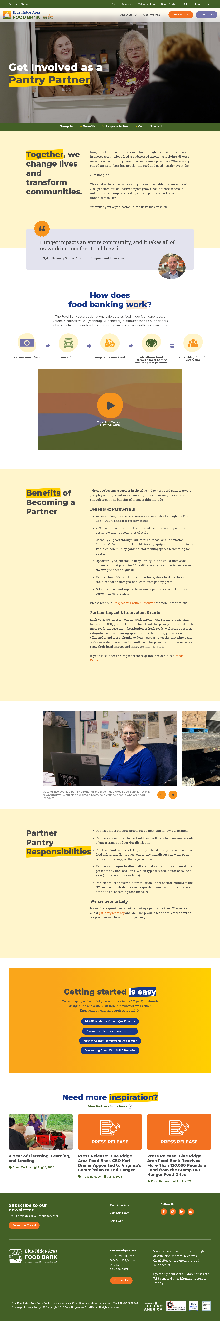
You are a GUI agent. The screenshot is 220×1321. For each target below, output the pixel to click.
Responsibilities (117, 126)
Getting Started (149, 126)
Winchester (161, 1265)
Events (13, 4)
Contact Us (121, 1280)
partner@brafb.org (112, 913)
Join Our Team (119, 1212)
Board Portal (168, 4)
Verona (192, 1256)
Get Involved (151, 15)
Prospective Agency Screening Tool (110, 1031)
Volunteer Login (147, 4)
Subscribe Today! (24, 1225)
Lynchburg (184, 1260)
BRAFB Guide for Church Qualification (110, 1021)
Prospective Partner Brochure (133, 603)
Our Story (116, 1220)
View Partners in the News (107, 1106)
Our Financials (119, 1205)
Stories (25, 4)
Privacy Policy (32, 1307)
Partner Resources (123, 4)
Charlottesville (164, 1260)
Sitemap (17, 1307)
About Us (126, 15)
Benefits (89, 126)
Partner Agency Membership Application (110, 1040)
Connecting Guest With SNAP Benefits (110, 1050)
